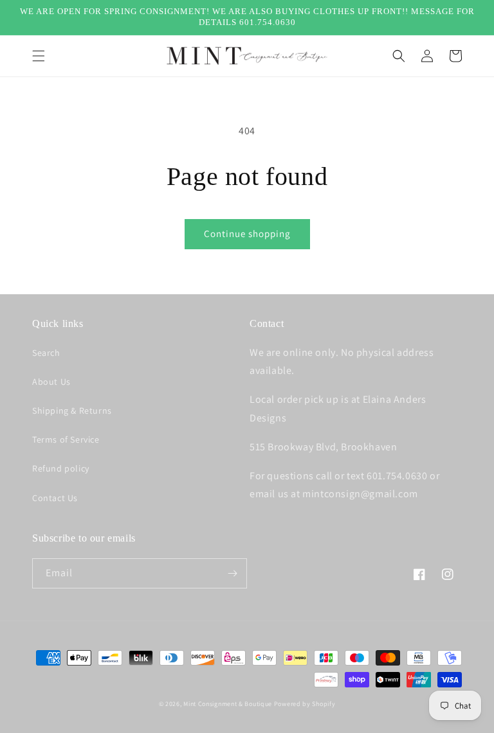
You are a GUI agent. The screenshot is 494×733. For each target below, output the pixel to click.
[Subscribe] (232, 573)
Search (46, 352)
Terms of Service (66, 439)
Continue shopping (247, 233)
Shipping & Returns (72, 410)
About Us (51, 381)
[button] (38, 56)
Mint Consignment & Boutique (227, 704)
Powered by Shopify (305, 704)
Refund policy (60, 468)
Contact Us (55, 498)
